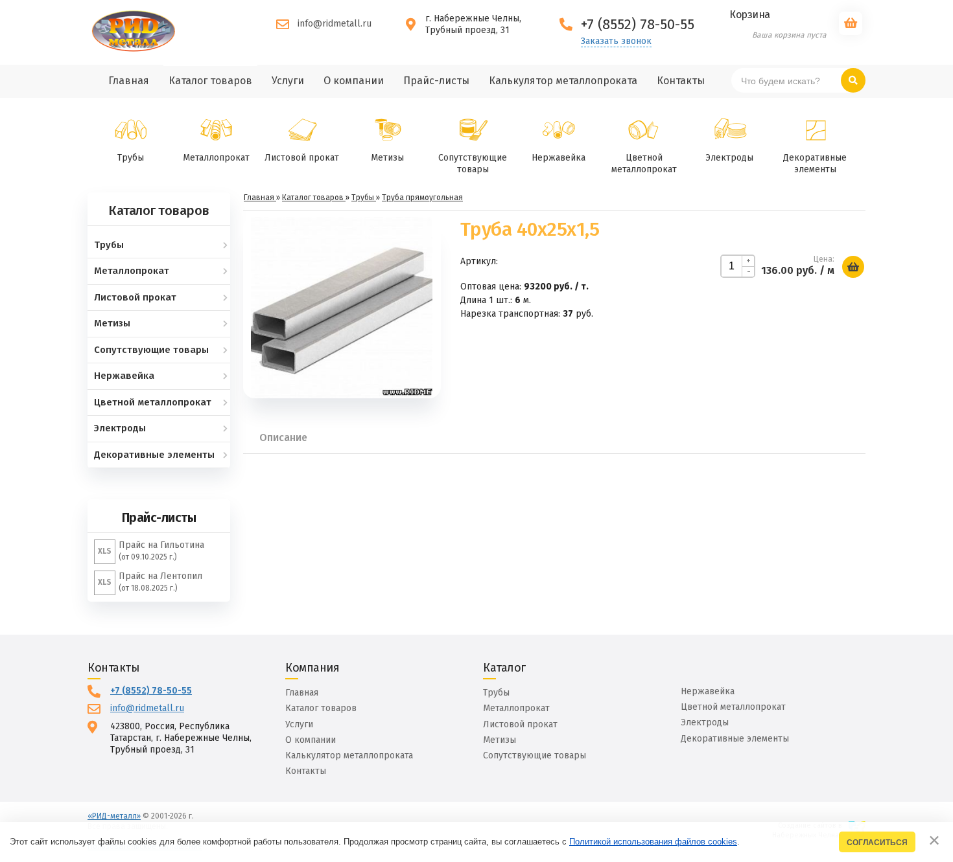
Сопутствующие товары (472, 163)
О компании (310, 739)
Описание (283, 437)
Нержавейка (558, 157)
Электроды (729, 157)
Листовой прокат (302, 157)
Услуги (299, 724)
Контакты (305, 771)
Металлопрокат (216, 157)
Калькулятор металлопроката (349, 755)
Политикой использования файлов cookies (653, 841)
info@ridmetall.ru (334, 23)
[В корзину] (853, 267)
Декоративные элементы (815, 163)
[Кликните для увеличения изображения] (341, 307)
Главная (301, 692)
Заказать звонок (616, 41)
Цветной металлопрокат (644, 163)
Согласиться (877, 842)
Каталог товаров (321, 708)
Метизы (387, 157)
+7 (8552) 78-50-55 (151, 690)
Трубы (130, 157)
